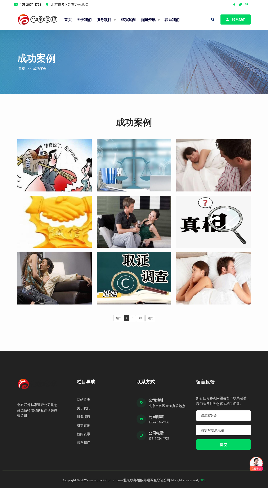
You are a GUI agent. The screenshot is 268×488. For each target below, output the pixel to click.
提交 (223, 444)
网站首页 (83, 399)
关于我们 (84, 19)
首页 (68, 19)
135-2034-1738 (30, 4)
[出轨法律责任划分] (54, 278)
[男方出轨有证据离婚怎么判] (54, 222)
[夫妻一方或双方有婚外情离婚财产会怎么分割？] (134, 222)
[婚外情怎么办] (213, 222)
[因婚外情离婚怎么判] (213, 278)
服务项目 (104, 19)
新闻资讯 (148, 19)
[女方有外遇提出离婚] (134, 165)
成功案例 (128, 19)
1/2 (140, 318)
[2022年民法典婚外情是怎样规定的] (134, 278)
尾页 (150, 318)
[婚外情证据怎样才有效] (54, 165)
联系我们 (172, 19)
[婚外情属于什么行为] (213, 165)
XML (203, 480)
